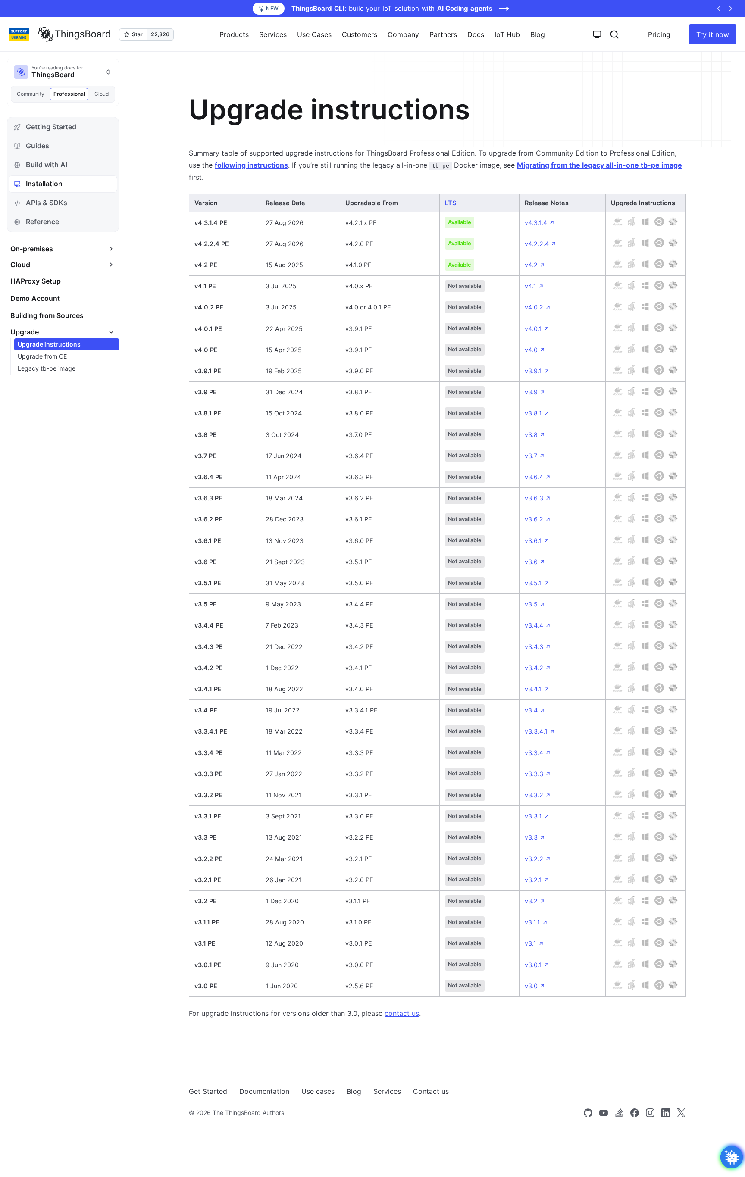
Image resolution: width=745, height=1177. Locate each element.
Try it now (712, 34)
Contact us (431, 1091)
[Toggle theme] (597, 34)
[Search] (614, 34)
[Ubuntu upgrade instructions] (659, 221)
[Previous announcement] (718, 8)
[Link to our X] (681, 1112)
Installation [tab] (44, 183)
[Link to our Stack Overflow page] (619, 1112)
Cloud (101, 94)
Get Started (208, 1091)
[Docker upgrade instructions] (618, 221)
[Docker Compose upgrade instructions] (632, 221)
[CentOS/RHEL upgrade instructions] (673, 221)
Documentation (264, 1091)
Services (387, 1091)
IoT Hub (507, 34)
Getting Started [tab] (51, 126)
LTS (450, 202)
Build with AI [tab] (46, 164)
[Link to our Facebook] (634, 1112)
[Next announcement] (730, 8)
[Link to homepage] (74, 34)
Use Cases (314, 34)
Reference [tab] (42, 221)
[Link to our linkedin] (665, 1112)
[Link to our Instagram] (650, 1112)
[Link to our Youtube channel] (603, 1112)
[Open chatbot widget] (731, 1157)
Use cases (318, 1091)
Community (30, 94)
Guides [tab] (37, 145)
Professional (69, 94)
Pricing (659, 34)
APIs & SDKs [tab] (46, 202)
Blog (537, 34)
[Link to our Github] (588, 1112)
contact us (402, 1013)
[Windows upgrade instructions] (645, 221)
